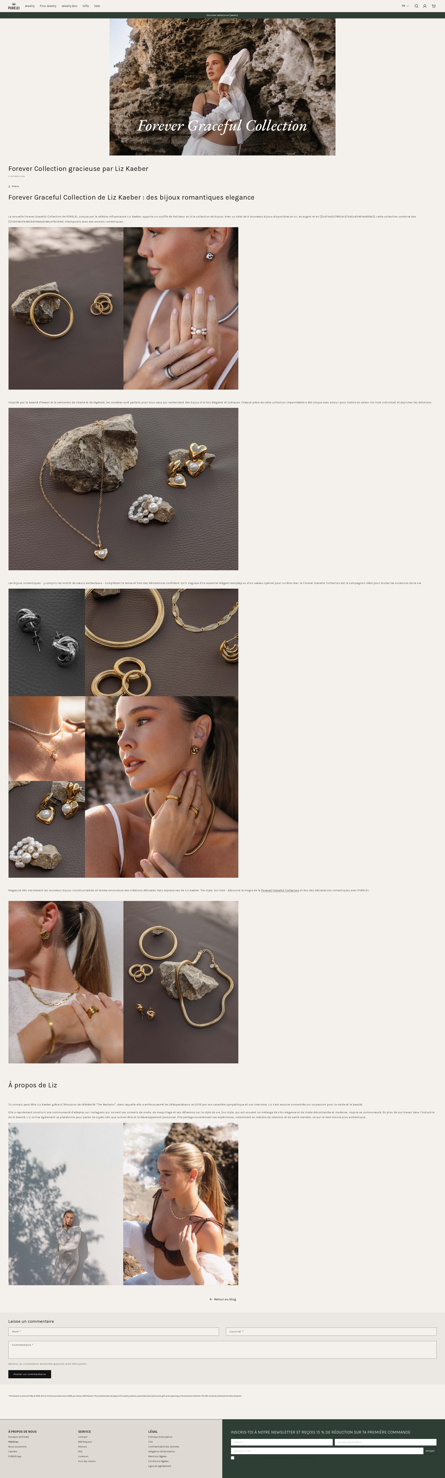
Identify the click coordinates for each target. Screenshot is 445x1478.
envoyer (430, 1450)
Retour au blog (225, 1299)
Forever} (267, 890)
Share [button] (15, 186)
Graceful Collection (286, 890)
